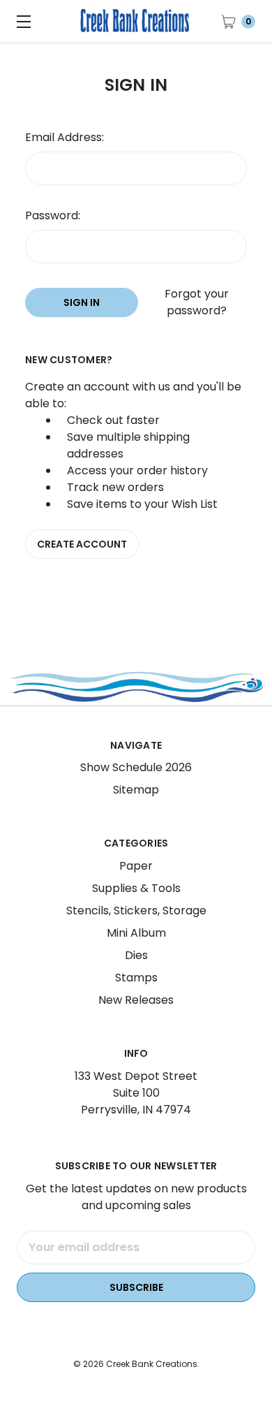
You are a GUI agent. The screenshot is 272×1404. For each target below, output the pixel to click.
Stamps (136, 978)
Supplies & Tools (136, 888)
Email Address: (64, 137)
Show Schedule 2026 (136, 767)
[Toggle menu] (21, 21)
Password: (52, 215)
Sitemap (136, 790)
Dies (136, 955)
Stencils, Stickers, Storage (136, 910)
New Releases (136, 1000)
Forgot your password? (197, 302)
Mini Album (136, 933)
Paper (136, 866)
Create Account (82, 544)
